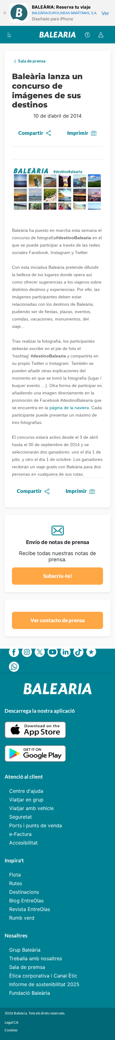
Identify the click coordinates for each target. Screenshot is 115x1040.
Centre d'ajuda (26, 791)
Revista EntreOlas (29, 909)
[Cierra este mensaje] (4, 13)
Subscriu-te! (57, 576)
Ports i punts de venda (35, 825)
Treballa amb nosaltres (35, 958)
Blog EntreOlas (26, 900)
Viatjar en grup (26, 799)
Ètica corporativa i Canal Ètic (43, 976)
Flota (15, 875)
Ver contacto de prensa (57, 620)
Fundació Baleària (29, 993)
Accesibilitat (23, 843)
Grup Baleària (24, 950)
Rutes (15, 883)
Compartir (30, 133)
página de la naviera (69, 407)
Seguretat (20, 817)
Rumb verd (21, 918)
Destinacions (24, 892)
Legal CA (11, 1022)
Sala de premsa (27, 967)
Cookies (11, 1030)
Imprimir (77, 133)
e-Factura (20, 834)
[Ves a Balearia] (57, 35)
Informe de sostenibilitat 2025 (44, 984)
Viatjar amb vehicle (31, 808)
